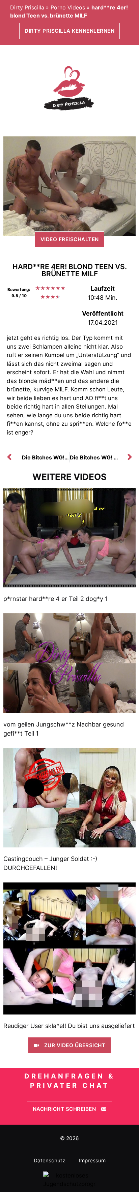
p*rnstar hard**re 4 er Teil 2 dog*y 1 (55, 598)
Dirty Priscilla (27, 7)
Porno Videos (68, 7)
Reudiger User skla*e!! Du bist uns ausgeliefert (69, 1025)
